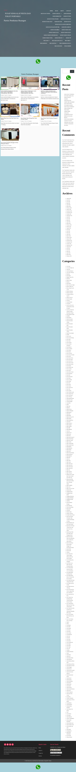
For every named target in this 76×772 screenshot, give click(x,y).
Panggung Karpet (69, 491)
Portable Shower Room (70, 514)
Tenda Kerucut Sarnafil (70, 670)
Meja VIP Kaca (69, 471)
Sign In (68, 622)
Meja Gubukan (69, 426)
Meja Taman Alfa (69, 465)
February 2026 (69, 207)
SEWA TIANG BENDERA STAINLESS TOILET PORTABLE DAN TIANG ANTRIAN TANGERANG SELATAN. (68, 122)
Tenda (68, 653)
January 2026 (69, 209)
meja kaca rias (69, 432)
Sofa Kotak (68, 631)
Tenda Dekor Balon (70, 657)
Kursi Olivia (69, 370)
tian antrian (68, 696)
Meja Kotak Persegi (70, 438)
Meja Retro (68, 457)
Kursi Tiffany (69, 390)
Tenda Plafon (69, 682)
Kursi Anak (68, 340)
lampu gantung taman (70, 398)
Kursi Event (69, 351)
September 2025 (69, 215)
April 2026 (68, 204)
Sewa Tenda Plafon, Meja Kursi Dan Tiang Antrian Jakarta (70, 605)
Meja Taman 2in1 (69, 463)
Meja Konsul (69, 434)
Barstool (68, 281)
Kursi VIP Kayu (69, 396)
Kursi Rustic (69, 378)
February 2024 (69, 237)
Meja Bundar (69, 415)
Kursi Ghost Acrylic (70, 362)
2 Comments (29, 95)
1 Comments (9, 121)
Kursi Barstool (69, 347)
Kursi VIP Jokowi (70, 395)
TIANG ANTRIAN (70, 698)
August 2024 (69, 228)
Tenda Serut (69, 690)
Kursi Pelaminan (69, 373)
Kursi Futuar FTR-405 (70, 354)
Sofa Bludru (69, 625)
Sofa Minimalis (69, 634)
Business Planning (70, 291)
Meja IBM (68, 427)
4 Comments (49, 95)
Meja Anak (68, 406)
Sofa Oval (68, 636)
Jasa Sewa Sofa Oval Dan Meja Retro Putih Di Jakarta (70, 307)
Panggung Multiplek (70, 497)
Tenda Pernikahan (70, 681)
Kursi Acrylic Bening (70, 337)
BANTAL (68, 278)
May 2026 (68, 203)
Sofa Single (69, 643)
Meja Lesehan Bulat (70, 443)
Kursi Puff (68, 375)
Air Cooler (68, 266)
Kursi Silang (69, 381)
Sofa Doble (68, 626)
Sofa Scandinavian (70, 642)
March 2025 (69, 223)
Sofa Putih (68, 639)
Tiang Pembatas (69, 704)
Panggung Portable (70, 499)
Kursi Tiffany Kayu (70, 393)
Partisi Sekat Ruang (70, 507)
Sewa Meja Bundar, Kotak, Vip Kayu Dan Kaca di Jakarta (70, 577)
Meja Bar (68, 407)
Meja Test (68, 469)
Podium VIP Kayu (70, 513)
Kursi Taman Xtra (70, 387)
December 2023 (69, 240)
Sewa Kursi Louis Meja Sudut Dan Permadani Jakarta (70, 565)
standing (68, 650)
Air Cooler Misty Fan (70, 267)
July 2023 (68, 248)
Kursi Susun (69, 384)
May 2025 (68, 220)
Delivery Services (70, 297)
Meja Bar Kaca (69, 409)
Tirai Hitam (69, 715)
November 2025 (69, 212)
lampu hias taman (69, 399)
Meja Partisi (69, 451)
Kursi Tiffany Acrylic (70, 392)
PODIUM (68, 510)
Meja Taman (69, 462)
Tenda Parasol (69, 678)
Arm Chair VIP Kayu (70, 272)
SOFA (68, 623)
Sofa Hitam (68, 629)
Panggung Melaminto (70, 496)
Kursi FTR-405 (69, 353)
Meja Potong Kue (69, 454)
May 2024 (68, 232)
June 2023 (68, 249)
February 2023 (69, 256)
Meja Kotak (69, 435)
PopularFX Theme (47, 760)
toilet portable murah (70, 724)
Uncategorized (69, 730)
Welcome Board (69, 737)
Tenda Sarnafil (69, 687)
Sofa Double (69, 628)
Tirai (67, 712)
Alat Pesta (68, 269)
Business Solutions (70, 292)
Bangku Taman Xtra (70, 277)
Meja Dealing (69, 418)
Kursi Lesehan (69, 368)
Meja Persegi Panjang (70, 452)
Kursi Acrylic (69, 336)
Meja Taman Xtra (69, 468)
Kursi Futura (69, 356)
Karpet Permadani (70, 319)
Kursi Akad (68, 339)
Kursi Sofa (68, 382)
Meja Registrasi (69, 455)
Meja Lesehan (69, 441)
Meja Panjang (69, 449)
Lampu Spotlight (69, 401)
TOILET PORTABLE (70, 718)
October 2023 (69, 243)
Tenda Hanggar (69, 667)
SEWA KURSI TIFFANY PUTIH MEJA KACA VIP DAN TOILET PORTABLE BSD (68, 186)
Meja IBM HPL (69, 429)
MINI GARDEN (69, 485)
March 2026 (69, 206)
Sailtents (68, 552)
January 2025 (69, 226)
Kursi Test (68, 389)
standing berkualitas (70, 651)
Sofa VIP (68, 648)
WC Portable (69, 735)
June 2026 (68, 201)
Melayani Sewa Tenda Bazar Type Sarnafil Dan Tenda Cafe (70, 476)
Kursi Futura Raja (70, 359)
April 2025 (68, 221)
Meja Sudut (68, 460)
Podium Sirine (69, 511)
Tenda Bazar (69, 654)
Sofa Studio (69, 645)
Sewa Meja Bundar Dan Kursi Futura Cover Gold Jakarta (70, 569)
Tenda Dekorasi (69, 659)
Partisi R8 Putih (69, 505)
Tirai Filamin (69, 713)
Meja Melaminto (69, 448)
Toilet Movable (69, 716)
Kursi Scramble (69, 379)
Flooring (68, 300)
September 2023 (69, 245)
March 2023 (69, 254)
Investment (68, 303)
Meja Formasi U (69, 423)
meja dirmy (68, 421)
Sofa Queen (69, 640)
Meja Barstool (69, 412)
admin (3, 95)
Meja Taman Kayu (70, 466)
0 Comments (30, 121)
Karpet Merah (69, 317)
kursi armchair (69, 342)
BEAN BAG (69, 283)
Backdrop (68, 274)
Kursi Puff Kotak (69, 376)
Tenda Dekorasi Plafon (70, 664)
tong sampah (69, 729)
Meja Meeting (69, 446)
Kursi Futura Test (69, 361)
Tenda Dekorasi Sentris (70, 665)
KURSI (68, 334)
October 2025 (69, 214)
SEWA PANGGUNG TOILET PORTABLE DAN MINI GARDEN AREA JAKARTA (68, 145)
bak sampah (69, 275)
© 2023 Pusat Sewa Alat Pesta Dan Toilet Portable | (34, 760)
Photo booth (69, 508)
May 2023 (68, 251)
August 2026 (69, 198)
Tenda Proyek (69, 684)
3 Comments (9, 95)
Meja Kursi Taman (70, 440)
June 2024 (68, 231)
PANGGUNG (69, 490)
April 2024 (68, 234)
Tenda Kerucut (69, 668)
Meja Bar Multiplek (70, 410)
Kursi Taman (69, 385)
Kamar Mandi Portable (70, 314)
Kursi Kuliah (69, 365)
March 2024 (69, 235)
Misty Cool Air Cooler (70, 488)
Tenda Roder (69, 685)
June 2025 (68, 218)
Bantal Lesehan (69, 280)
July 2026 (68, 200)
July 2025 (68, 217)
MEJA (68, 404)
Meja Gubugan (69, 424)
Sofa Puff (68, 637)
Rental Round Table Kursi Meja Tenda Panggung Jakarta (70, 534)
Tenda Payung (69, 679)
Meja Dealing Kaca (70, 420)
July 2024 (68, 229)
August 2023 (69, 246)
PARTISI (68, 500)
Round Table (69, 549)
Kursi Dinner (69, 350)
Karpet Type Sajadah (70, 333)
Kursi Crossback (69, 348)
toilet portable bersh (70, 723)
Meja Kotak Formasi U (70, 437)
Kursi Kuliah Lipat (70, 367)
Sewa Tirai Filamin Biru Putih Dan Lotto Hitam (70, 616)
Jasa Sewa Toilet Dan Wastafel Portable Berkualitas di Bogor (70, 311)
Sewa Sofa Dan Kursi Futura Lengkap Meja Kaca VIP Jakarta (70, 591)
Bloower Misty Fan (70, 286)
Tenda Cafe (68, 656)
